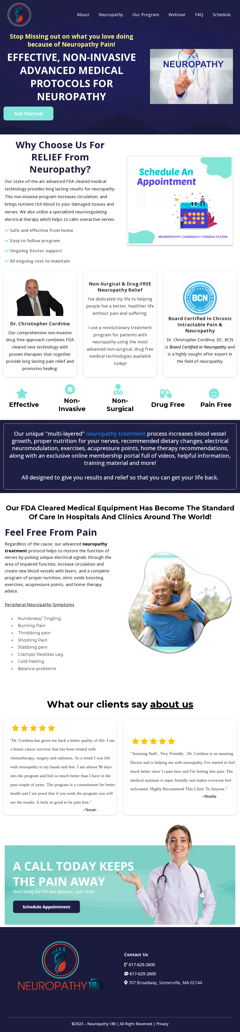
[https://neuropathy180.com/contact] (180, 200)
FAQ (199, 14)
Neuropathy (111, 14)
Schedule (222, 14)
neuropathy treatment (116, 433)
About (83, 14)
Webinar (177, 14)
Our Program (145, 14)
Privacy (162, 1023)
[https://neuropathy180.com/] (19, 14)
